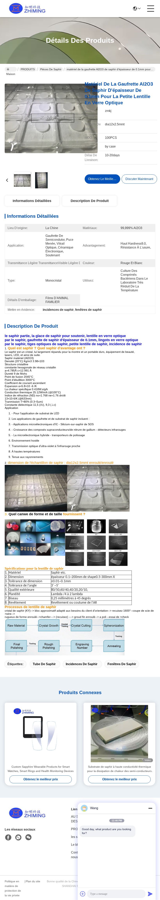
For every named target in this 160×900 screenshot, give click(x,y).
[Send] (150, 893)
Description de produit (90, 201)
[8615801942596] (18, 837)
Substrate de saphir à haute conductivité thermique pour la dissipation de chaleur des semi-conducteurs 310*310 (119, 769)
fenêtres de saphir (122, 664)
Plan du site (33, 881)
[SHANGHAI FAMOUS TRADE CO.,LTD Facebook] (8, 837)
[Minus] (150, 808)
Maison (11, 69)
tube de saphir (44, 664)
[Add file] (82, 893)
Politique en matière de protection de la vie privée (13, 888)
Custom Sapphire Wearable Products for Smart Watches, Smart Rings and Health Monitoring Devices (41, 769)
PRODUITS (28, 69)
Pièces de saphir (50, 69)
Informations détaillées (32, 201)
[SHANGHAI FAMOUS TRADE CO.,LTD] (26, 8)
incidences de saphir (81, 664)
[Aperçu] (26, 818)
